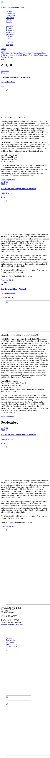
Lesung (13, 55)
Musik (20, 53)
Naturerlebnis (43, 55)
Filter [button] (3, 51)
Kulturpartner (10, 13)
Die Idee (9, 11)
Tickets (3, 59)
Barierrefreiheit (11, 644)
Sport (26, 55)
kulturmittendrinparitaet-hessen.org (13, 624)
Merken (12, 180)
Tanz (29, 53)
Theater (34, 53)
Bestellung (5, 180)
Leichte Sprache (11, 646)
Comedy (4, 57)
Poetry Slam (33, 55)
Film (25, 53)
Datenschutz (10, 640)
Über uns (9, 20)
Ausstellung (41, 53)
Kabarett (11, 57)
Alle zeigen (5, 53)
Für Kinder (14, 53)
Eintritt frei (20, 55)
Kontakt (9, 22)
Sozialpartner (10, 16)
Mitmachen (10, 18)
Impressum (10, 642)
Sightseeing (5, 55)
